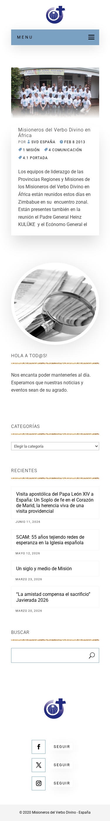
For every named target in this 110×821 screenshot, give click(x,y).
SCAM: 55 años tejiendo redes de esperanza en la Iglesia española (50, 539)
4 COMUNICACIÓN (65, 150)
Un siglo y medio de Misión (44, 568)
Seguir (62, 746)
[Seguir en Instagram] (38, 783)
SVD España (43, 142)
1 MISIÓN (31, 150)
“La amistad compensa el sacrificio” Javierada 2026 (53, 597)
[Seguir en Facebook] (38, 747)
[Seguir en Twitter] (38, 765)
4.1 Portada (35, 158)
